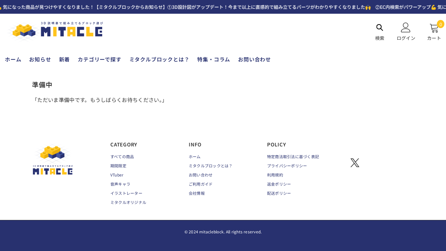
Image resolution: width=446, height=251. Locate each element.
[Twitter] (354, 162)
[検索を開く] (379, 27)
